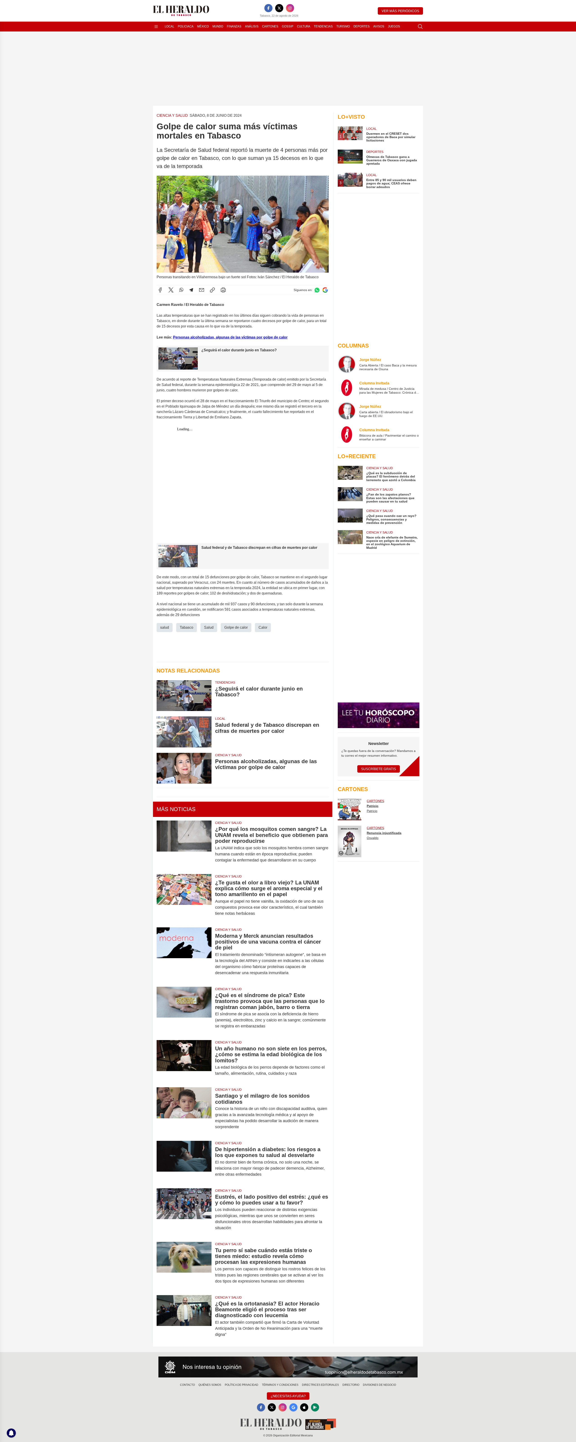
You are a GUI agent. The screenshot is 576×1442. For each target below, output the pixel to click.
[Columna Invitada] (347, 388)
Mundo (217, 26)
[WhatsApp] (181, 290)
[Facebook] (268, 8)
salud (164, 627)
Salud (209, 627)
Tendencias (323, 26)
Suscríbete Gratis (378, 769)
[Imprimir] (223, 290)
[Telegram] (191, 290)
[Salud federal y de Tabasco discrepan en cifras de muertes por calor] (184, 731)
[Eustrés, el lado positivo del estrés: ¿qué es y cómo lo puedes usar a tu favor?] (184, 1212)
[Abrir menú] (156, 26)
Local (169, 26)
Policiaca (186, 26)
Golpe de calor (236, 627)
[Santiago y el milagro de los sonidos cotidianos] (184, 1111)
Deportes (361, 26)
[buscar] (420, 26)
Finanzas (234, 26)
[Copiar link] (212, 290)
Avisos (378, 26)
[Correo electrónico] (201, 290)
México (203, 26)
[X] (279, 8)
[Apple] (304, 1407)
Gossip (287, 26)
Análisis (252, 26)
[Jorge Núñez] (347, 364)
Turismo (343, 26)
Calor (263, 627)
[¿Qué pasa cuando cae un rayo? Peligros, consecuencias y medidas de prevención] (350, 517)
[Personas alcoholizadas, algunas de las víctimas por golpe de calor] (184, 768)
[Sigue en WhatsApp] (317, 290)
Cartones (270, 26)
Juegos (394, 26)
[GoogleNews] (293, 1407)
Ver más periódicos (400, 11)
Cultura (303, 26)
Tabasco (186, 627)
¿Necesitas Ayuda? (288, 1396)
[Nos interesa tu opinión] (288, 1367)
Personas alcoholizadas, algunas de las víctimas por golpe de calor (230, 337)
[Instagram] (290, 8)
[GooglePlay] (315, 1407)
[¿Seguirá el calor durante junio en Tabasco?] (184, 695)
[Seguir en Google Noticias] (325, 290)
